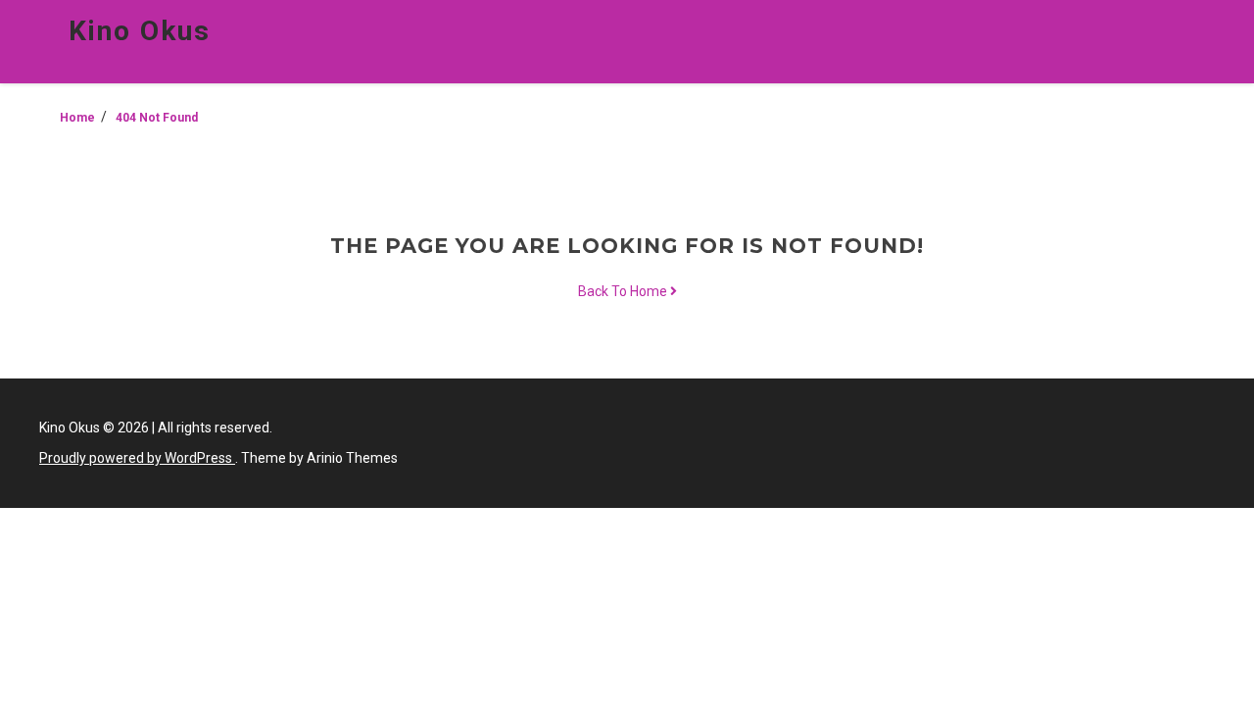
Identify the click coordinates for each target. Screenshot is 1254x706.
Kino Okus (140, 31)
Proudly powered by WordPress (137, 458)
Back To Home (624, 291)
